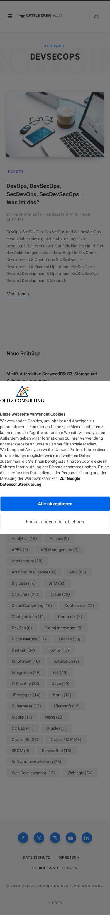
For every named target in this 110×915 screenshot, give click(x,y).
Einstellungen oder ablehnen (55, 521)
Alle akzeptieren (55, 503)
